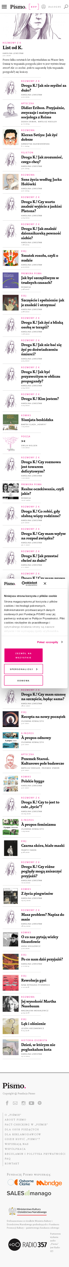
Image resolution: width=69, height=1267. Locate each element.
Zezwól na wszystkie (23, 655)
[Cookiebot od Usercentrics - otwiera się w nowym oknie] (26, 583)
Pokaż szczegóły (47, 641)
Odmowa (23, 680)
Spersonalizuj (21, 668)
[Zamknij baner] (54, 583)
